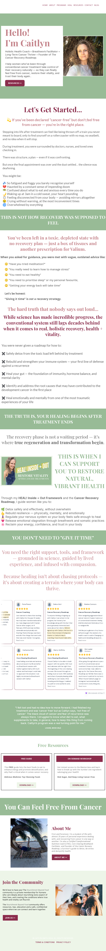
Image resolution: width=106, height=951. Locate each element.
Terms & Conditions (45, 942)
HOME (45, 5)
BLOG (96, 5)
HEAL (70, 5)
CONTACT (89, 5)
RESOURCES (78, 5)
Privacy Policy (63, 942)
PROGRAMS (61, 5)
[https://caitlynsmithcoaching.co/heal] (26, 471)
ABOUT (52, 5)
